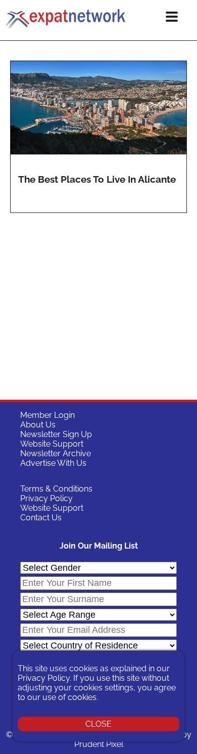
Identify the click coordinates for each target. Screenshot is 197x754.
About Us (38, 424)
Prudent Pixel (98, 744)
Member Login (47, 415)
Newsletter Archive (55, 453)
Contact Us (41, 517)
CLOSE (98, 724)
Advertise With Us (53, 463)
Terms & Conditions (56, 489)
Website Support (51, 444)
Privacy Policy (46, 498)
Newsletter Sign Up (56, 434)
